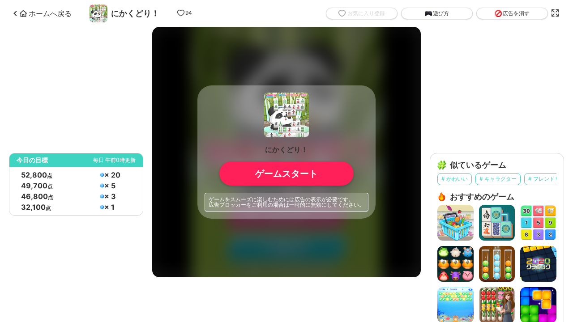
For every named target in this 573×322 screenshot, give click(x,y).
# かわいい (454, 178)
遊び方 (441, 13)
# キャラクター (498, 178)
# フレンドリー (546, 178)
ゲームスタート (286, 173)
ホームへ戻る (50, 13)
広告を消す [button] (516, 13)
